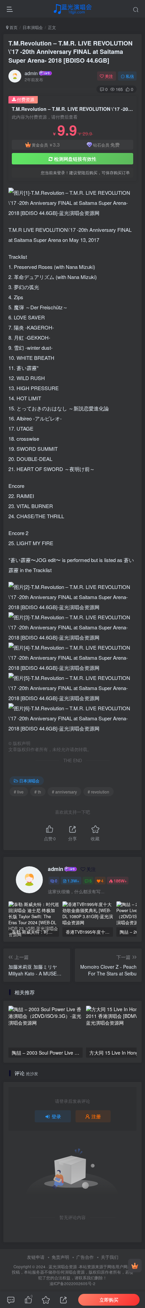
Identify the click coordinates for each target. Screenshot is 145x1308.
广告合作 (85, 1257)
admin (31, 73)
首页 (13, 27)
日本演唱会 (33, 27)
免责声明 (60, 1257)
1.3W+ (73, 880)
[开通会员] (135, 1265)
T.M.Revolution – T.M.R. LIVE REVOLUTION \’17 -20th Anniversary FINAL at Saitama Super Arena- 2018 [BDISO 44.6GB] (70, 51)
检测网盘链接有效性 (75, 158)
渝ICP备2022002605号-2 (72, 1283)
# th (37, 792)
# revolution (98, 792)
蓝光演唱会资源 (63, 1266)
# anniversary (64, 792)
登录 (56, 1116)
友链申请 (36, 1257)
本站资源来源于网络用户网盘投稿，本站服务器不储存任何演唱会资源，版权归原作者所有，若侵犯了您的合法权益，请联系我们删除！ (72, 1272)
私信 (130, 76)
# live (19, 792)
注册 (96, 1116)
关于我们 (109, 1257)
